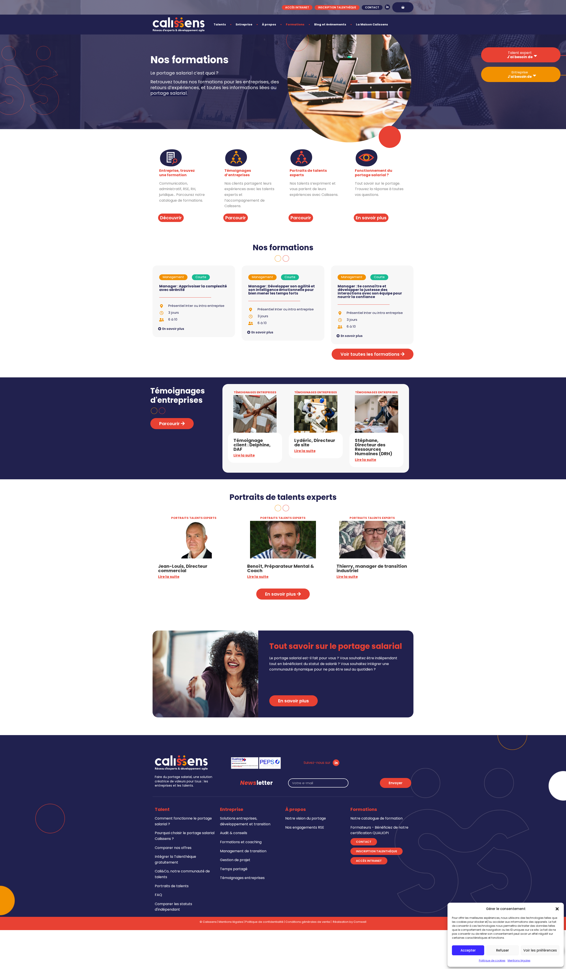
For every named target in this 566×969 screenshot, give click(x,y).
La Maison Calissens (372, 24)
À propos (269, 24)
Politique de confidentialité (264, 922)
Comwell (360, 922)
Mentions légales (519, 960)
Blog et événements (330, 24)
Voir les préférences (540, 950)
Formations (295, 24)
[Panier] (402, 7)
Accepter (468, 950)
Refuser (502, 950)
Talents (220, 24)
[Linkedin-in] (387, 7)
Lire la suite (244, 455)
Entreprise (244, 24)
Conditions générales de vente (307, 922)
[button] (557, 909)
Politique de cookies (492, 960)
